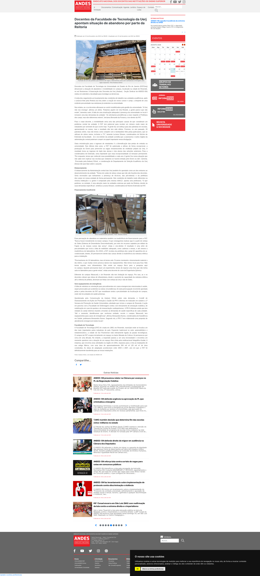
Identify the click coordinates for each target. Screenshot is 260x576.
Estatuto (97, 567)
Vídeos (128, 563)
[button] (182, 32)
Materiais (129, 567)
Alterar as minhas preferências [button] (153, 569)
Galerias (129, 561)
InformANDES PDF (80, 561)
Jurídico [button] (133, 7)
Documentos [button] (106, 7)
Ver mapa (115, 542)
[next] (184, 44)
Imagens (129, 565)
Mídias (128, 559)
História (97, 563)
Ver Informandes (178, 114)
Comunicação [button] (117, 7)
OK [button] (137, 569)
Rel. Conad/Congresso (115, 565)
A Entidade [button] (97, 8)
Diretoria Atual (99, 561)
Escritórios (98, 565)
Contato (151, 7)
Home (76, 559)
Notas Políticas (113, 563)
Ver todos (180, 101)
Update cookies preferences (11, 575)
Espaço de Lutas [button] (141, 8)
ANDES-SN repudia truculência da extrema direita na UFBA (168, 21)
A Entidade (98, 559)
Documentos (113, 559)
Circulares (111, 561)
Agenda (126, 7)
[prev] (182, 44)
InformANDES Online (80, 563)
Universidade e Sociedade (82, 567)
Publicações (78, 565)
